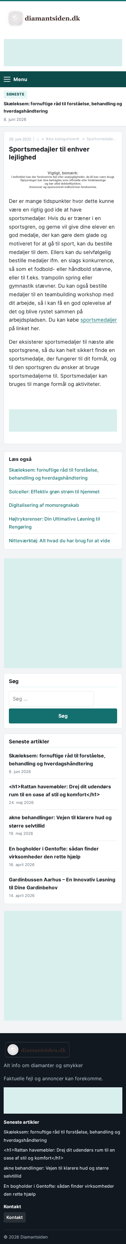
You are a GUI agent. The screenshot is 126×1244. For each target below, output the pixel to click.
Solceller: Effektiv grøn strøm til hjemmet (54, 492)
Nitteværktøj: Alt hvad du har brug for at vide (59, 541)
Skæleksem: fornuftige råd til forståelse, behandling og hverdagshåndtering (63, 107)
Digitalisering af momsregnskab (44, 505)
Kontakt (14, 1217)
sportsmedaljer (98, 320)
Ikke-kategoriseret (63, 138)
